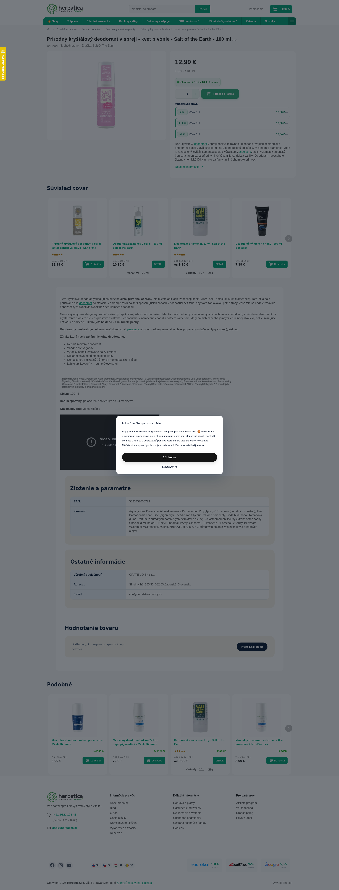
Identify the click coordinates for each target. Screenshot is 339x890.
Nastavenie (169, 466)
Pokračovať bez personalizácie (141, 423)
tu (202, 445)
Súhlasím (169, 457)
